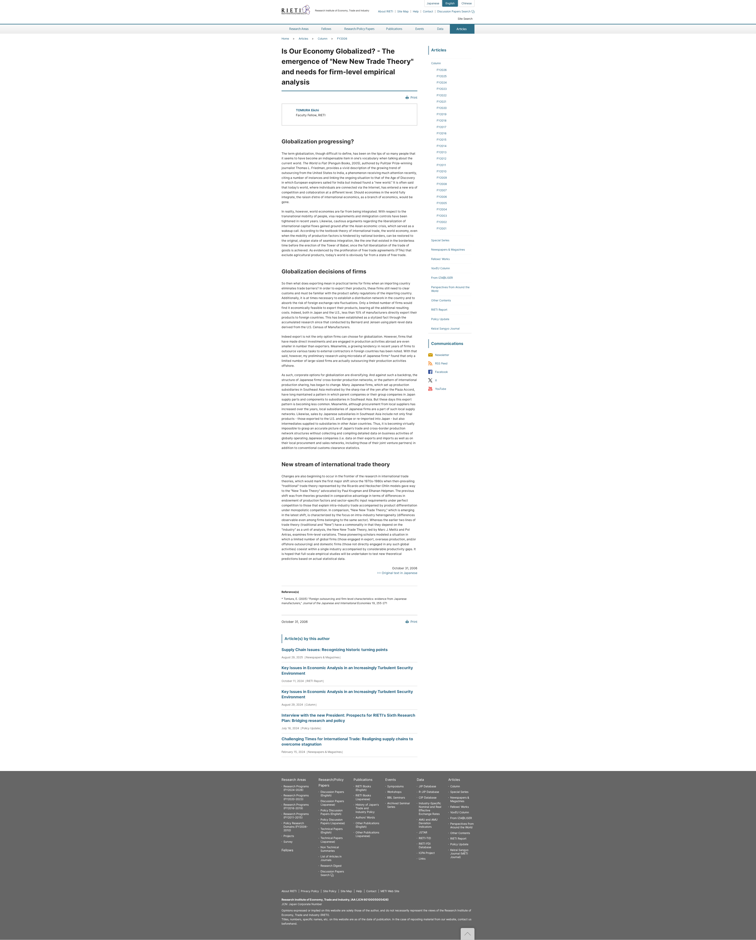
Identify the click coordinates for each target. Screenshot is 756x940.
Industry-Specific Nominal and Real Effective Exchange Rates (430, 809)
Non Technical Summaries (330, 848)
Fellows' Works (440, 259)
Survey (288, 841)
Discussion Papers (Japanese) (332, 802)
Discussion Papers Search (454, 11)
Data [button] (440, 29)
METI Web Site (390, 891)
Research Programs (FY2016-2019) (296, 806)
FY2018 (442, 120)
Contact (428, 11)
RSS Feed (441, 363)
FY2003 (442, 215)
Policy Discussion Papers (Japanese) (333, 821)
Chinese (466, 3)
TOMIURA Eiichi (307, 110)
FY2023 (442, 88)
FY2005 (442, 203)
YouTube (440, 388)
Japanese (433, 3)
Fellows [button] (326, 29)
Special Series (440, 240)
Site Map (403, 11)
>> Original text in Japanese (397, 573)
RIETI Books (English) (363, 788)
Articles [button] (462, 29)
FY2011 (441, 165)
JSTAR (423, 832)
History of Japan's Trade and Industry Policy (367, 808)
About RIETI (385, 11)
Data (420, 780)
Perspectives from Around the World (462, 825)
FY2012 (441, 158)
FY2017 (441, 127)
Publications (363, 780)
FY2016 (442, 133)
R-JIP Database (429, 791)
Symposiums (395, 786)
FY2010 (442, 171)
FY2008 (442, 184)
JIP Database (427, 786)
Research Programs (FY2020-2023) (296, 797)
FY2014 (442, 146)
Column (322, 38)
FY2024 (442, 82)
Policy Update (440, 319)
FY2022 (442, 95)
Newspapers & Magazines (448, 249)
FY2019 (442, 114)
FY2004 (442, 209)
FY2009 (442, 177)
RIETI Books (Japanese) (363, 797)
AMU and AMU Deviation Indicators (428, 823)
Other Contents (441, 300)
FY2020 (442, 108)
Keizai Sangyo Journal (445, 328)
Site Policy (329, 891)
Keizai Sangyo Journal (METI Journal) (459, 853)
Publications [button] (394, 29)
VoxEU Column (440, 268)
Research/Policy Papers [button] (359, 29)
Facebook (441, 371)
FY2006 (342, 38)
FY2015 (442, 139)
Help (416, 11)
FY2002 (442, 222)
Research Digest (331, 865)
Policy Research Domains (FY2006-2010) (296, 826)
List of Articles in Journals (331, 858)
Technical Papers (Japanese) (332, 839)
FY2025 (442, 76)
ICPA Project (427, 853)
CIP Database (427, 797)
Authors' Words (365, 817)
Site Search (465, 18)
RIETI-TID (425, 838)
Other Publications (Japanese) (367, 834)
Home (285, 38)
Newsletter (442, 355)
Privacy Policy (310, 891)
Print (413, 97)
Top (467, 934)
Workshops (394, 791)
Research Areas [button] (298, 29)
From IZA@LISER (442, 277)
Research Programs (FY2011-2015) (296, 815)
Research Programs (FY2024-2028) (296, 788)
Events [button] (420, 29)
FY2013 (442, 152)
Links (422, 858)
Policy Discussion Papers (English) (332, 812)
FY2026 (442, 70)
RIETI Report (439, 309)
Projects (289, 836)
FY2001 (442, 228)
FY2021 (441, 101)
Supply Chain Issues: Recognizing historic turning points (335, 649)
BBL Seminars (396, 797)
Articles (303, 38)
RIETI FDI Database (425, 845)
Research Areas (294, 780)
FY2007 (442, 190)
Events (390, 780)
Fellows (287, 850)
